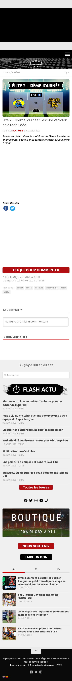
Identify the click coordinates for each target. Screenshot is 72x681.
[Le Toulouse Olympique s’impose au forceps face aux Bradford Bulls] (9, 633)
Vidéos (16, 72)
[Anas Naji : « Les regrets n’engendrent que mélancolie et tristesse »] (9, 616)
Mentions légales (39, 658)
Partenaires (60, 658)
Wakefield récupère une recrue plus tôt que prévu (35, 440)
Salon (63, 288)
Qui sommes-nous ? (36, 661)
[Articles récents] (36, 569)
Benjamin (17, 130)
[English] (4, 676)
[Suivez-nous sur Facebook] (31, 672)
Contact (21, 658)
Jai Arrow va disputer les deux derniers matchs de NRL (35, 474)
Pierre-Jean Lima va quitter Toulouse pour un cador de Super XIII (32, 403)
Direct (20, 288)
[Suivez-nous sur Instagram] (40, 672)
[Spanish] (7, 676)
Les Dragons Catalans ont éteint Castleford (38, 596)
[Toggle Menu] (67, 54)
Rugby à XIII (51, 288)
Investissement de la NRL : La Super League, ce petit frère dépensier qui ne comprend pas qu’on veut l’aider (41, 581)
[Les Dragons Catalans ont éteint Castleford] (9, 599)
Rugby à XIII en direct (36, 365)
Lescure (39, 288)
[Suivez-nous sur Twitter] (36, 672)
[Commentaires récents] (58, 569)
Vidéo (6, 292)
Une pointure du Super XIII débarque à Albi (30, 462)
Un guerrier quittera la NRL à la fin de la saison (33, 430)
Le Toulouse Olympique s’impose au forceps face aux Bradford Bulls (39, 630)
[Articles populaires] (14, 569)
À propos (8, 658)
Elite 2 (6, 72)
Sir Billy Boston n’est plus (19, 451)
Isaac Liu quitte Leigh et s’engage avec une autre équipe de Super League (35, 417)
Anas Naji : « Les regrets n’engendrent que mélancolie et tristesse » (43, 613)
